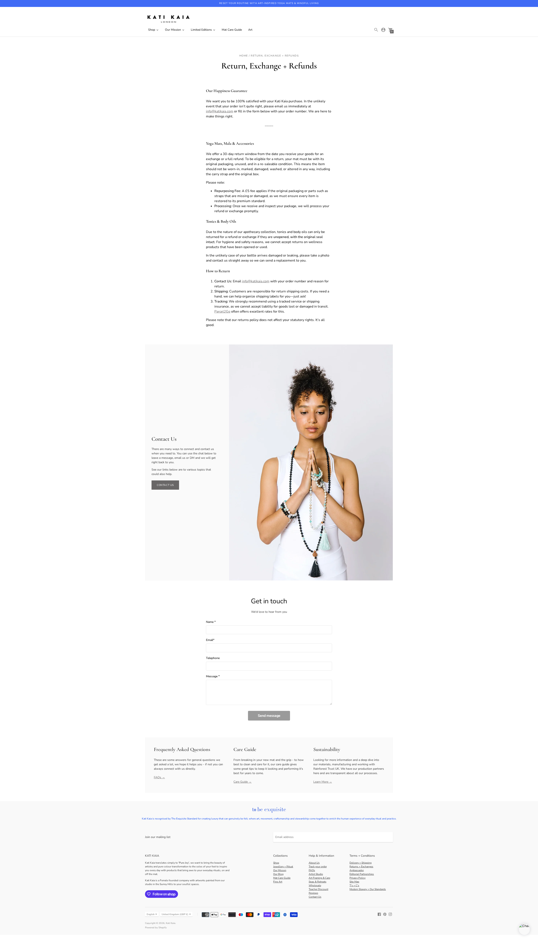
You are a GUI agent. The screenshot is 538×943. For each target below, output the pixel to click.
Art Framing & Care (319, 878)
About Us (314, 862)
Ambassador (356, 870)
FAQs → (159, 777)
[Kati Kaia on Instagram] (390, 914)
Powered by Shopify (156, 927)
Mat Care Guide (281, 878)
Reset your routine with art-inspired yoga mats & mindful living (269, 3)
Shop (276, 862)
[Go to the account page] (383, 29)
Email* (210, 640)
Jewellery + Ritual (283, 866)
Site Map (354, 881)
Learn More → (322, 782)
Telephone (213, 658)
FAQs (312, 870)
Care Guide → (242, 782)
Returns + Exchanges (361, 866)
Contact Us (165, 485)
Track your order (318, 866)
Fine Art (277, 881)
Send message (269, 715)
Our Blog (278, 874)
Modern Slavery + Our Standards (367, 889)
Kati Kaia (170, 923)
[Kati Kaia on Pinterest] (384, 914)
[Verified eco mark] (269, 810)
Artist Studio (316, 874)
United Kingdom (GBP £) (175, 914)
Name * (211, 622)
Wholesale (315, 885)
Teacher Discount (318, 889)
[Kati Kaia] (168, 19)
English (150, 914)
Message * (213, 676)
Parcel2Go (222, 311)
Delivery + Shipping (360, 862)
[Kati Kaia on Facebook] (379, 914)
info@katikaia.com (219, 111)
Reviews (313, 893)
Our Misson (279, 870)
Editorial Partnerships (361, 874)
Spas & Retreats (317, 881)
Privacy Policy (357, 878)
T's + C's (354, 885)
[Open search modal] (376, 29)
